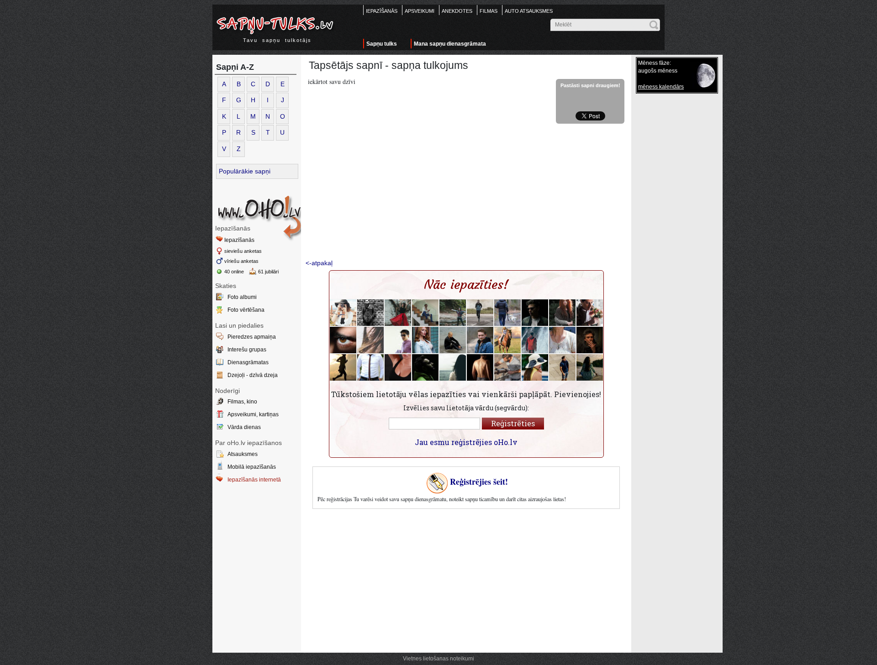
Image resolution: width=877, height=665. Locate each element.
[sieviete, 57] (589, 367)
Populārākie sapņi (244, 171)
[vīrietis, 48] (480, 312)
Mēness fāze (654, 63)
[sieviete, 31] (370, 340)
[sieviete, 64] (562, 340)
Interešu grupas (246, 349)
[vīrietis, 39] (425, 312)
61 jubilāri (268, 271)
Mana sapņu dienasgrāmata (450, 44)
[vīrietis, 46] (507, 312)
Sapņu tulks (381, 44)
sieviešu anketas (243, 251)
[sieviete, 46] (562, 312)
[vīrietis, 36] (480, 367)
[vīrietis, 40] (370, 312)
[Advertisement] (466, 192)
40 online (234, 271)
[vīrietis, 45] (589, 340)
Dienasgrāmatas (248, 362)
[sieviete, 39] (452, 312)
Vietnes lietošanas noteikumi (438, 658)
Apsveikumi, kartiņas (253, 414)
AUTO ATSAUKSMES (529, 11)
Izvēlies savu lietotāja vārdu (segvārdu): (466, 407)
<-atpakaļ (319, 263)
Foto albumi (242, 297)
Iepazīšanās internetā (254, 479)
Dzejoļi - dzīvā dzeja (252, 375)
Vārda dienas (244, 427)
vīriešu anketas (241, 261)
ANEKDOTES (457, 11)
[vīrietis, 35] (343, 340)
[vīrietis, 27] (589, 312)
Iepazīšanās (239, 240)
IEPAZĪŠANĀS (381, 11)
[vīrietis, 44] (370, 367)
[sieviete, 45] (343, 367)
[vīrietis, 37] (535, 312)
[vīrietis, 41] (452, 340)
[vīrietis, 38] (398, 340)
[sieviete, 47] (398, 312)
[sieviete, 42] (398, 367)
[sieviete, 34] (535, 367)
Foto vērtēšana (245, 310)
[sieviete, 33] (343, 312)
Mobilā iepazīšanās (251, 467)
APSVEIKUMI (419, 11)
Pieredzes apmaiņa (251, 337)
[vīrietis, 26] (562, 367)
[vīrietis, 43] (535, 340)
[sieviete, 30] (425, 340)
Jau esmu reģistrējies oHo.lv (466, 442)
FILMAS (488, 11)
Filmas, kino (242, 401)
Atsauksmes (242, 454)
